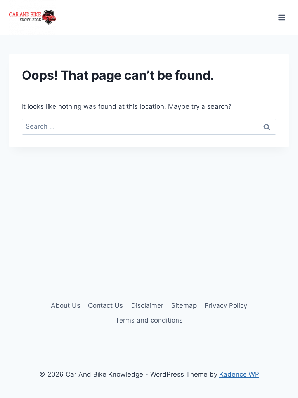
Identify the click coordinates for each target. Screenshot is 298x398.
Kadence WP (239, 374)
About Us (65, 305)
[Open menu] (281, 17)
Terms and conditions (149, 320)
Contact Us (105, 305)
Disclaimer (147, 305)
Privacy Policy (225, 305)
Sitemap (184, 305)
